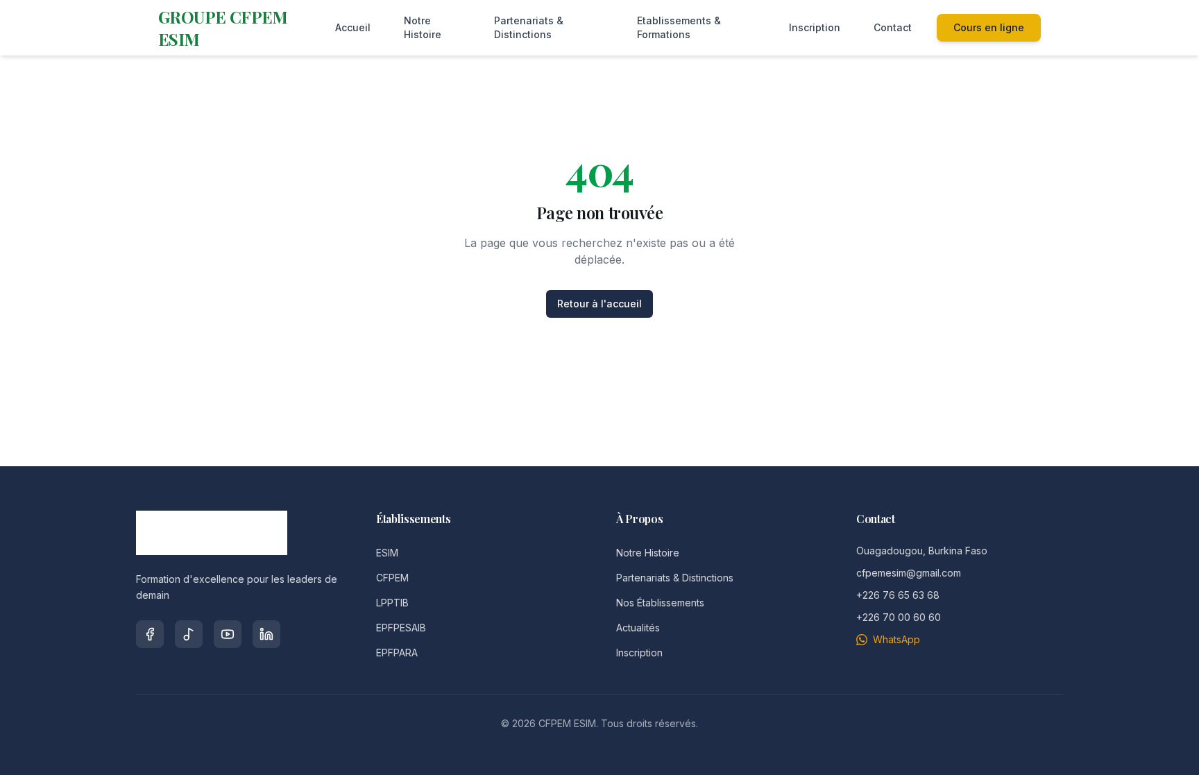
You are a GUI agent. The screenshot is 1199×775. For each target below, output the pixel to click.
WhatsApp (896, 639)
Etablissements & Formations (679, 27)
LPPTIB (392, 602)
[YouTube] (227, 634)
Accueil (353, 27)
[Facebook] (150, 634)
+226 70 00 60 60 (898, 617)
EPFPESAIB (401, 627)
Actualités (638, 627)
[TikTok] (189, 634)
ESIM (387, 553)
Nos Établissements (660, 602)
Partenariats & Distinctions (528, 27)
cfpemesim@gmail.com (908, 573)
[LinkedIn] (266, 634)
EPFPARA (397, 652)
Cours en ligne (988, 27)
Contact (893, 27)
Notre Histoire (422, 27)
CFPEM (392, 578)
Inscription (814, 27)
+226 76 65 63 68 (897, 595)
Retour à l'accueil (599, 303)
